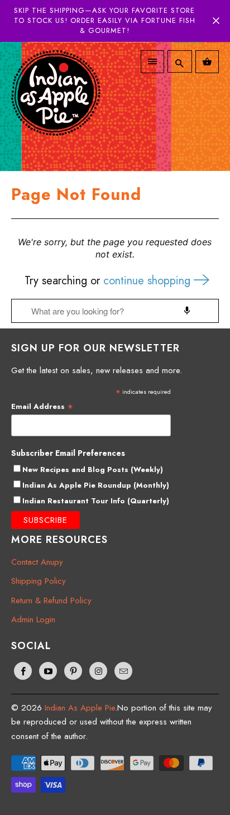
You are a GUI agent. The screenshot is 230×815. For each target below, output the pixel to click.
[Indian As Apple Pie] (55, 101)
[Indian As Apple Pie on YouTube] (48, 671)
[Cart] (207, 61)
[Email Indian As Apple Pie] (123, 671)
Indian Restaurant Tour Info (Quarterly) (95, 500)
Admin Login (33, 619)
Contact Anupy (37, 562)
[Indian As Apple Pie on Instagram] (98, 671)
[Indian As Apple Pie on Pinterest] (73, 671)
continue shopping (148, 281)
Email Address (42, 406)
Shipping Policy (38, 581)
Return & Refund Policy (51, 600)
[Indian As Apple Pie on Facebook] (23, 671)
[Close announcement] (216, 20)
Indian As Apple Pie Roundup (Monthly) (95, 485)
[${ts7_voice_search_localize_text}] (187, 311)
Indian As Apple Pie (80, 708)
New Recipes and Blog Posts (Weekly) (92, 469)
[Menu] (152, 61)
